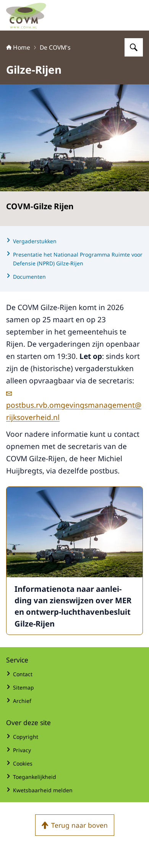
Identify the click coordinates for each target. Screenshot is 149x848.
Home (21, 47)
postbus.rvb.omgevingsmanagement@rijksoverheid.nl (73, 411)
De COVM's (55, 47)
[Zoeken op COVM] (134, 47)
